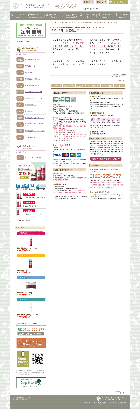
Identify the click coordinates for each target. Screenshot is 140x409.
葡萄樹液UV (28, 111)
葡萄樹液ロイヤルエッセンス (34, 98)
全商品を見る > (22, 54)
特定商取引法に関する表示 (21, 399)
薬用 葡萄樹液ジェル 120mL (27, 248)
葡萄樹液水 (28, 72)
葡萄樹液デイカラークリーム (34, 118)
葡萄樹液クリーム (30, 105)
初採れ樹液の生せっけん (33, 59)
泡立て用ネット (30, 137)
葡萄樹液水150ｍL (23, 270)
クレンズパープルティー (33, 157)
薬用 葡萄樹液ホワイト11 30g (27, 315)
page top (121, 80)
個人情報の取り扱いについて (21, 397)
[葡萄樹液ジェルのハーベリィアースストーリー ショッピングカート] (119, 4)
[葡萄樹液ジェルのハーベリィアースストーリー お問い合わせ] (31, 347)
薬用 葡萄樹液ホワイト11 (33, 92)
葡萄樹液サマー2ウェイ (32, 79)
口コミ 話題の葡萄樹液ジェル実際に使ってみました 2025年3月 (97, 23)
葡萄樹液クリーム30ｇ (24, 293)
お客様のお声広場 (67, 23)
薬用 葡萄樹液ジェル (32, 85)
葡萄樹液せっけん (30, 66)
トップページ (55, 23)
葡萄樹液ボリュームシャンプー (35, 131)
